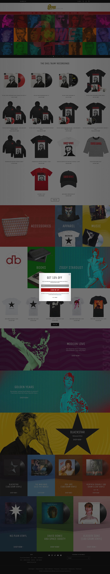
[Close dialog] (69, 274)
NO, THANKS (55, 297)
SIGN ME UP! (55, 290)
